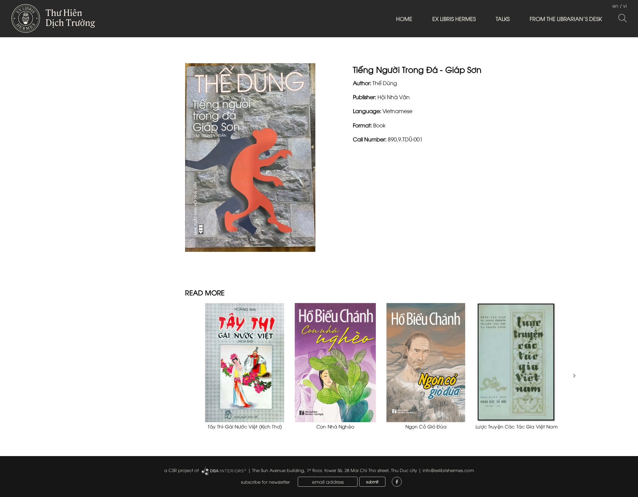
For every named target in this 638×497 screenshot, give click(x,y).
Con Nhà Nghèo (335, 426)
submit (372, 481)
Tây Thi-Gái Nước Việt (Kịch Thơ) (245, 426)
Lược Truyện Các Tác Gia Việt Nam (516, 426)
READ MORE (205, 292)
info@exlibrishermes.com (448, 470)
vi (625, 5)
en (615, 5)
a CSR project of (181, 470)
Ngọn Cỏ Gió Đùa (426, 426)
